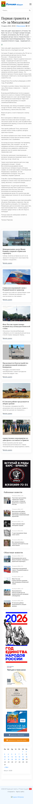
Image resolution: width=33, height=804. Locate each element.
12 (12, 757)
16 (26, 757)
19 (12, 759)
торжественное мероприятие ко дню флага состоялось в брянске (16, 439)
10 (5, 757)
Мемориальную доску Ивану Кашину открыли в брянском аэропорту (14, 251)
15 (23, 757)
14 (19, 757)
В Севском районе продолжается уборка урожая (16, 402)
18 (8, 759)
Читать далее (7, 263)
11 (8, 757)
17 (5, 759)
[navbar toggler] (30, 4)
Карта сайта (20, 791)
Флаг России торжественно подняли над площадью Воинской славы (16, 326)
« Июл (6, 767)
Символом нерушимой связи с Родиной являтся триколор (15, 289)
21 (19, 759)
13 (15, 757)
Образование (20, 26)
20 (16, 759)
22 (23, 759)
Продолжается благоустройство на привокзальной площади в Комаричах (15, 365)
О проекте (11, 791)
